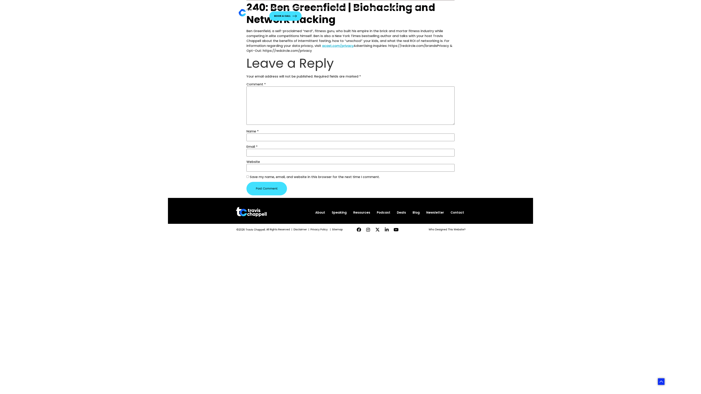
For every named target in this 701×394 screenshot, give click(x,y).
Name (252, 131)
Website (253, 161)
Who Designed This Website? (447, 229)
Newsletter (391, 8)
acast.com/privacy (338, 45)
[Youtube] (396, 229)
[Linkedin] (386, 229)
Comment (256, 84)
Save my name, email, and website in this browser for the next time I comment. (315, 177)
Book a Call (282, 16)
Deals (356, 8)
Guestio (318, 8)
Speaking (339, 212)
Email (252, 146)
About (276, 8)
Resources (296, 8)
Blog (371, 8)
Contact (413, 8)
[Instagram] (368, 229)
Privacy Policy (319, 229)
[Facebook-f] (359, 229)
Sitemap (338, 229)
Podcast (338, 8)
